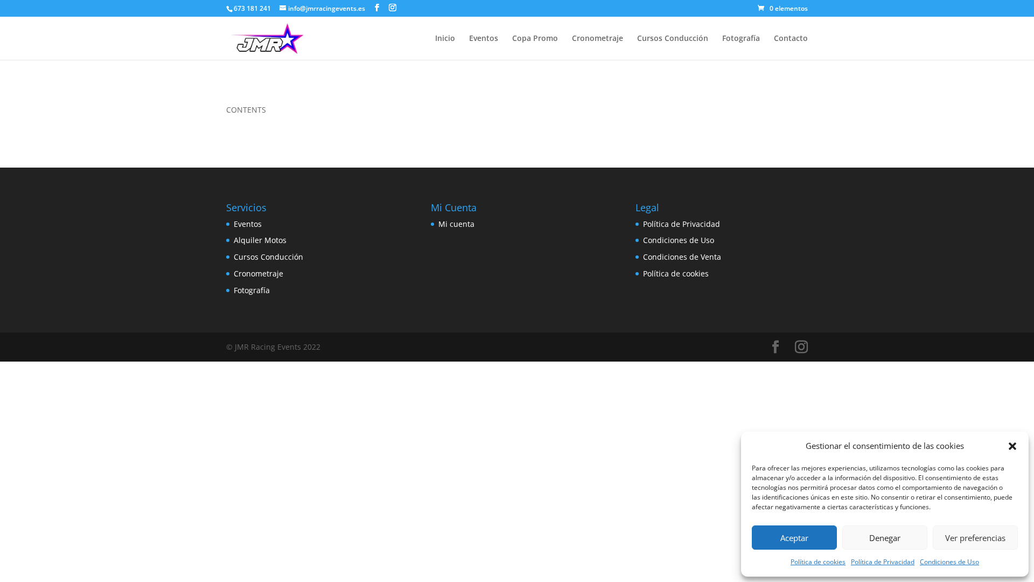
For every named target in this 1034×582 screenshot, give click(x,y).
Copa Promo (535, 38)
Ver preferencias (975, 537)
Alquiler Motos (260, 240)
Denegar (884, 537)
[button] (1012, 446)
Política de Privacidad (882, 561)
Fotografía (741, 38)
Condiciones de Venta (682, 257)
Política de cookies (818, 561)
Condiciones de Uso (949, 561)
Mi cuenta (456, 224)
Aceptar (794, 537)
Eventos (483, 38)
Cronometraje (597, 38)
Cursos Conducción (672, 38)
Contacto (791, 38)
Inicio (445, 38)
